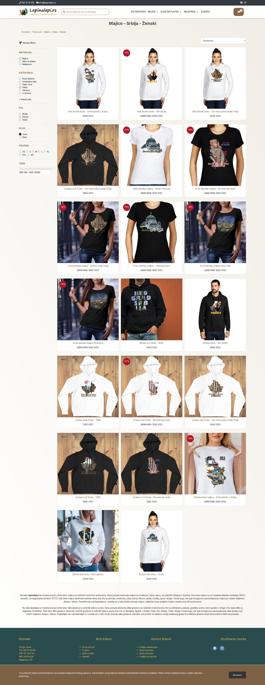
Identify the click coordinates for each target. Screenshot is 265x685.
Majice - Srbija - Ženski (55, 32)
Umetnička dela (29, 81)
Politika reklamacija (148, 647)
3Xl (32, 155)
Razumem (237, 675)
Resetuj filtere (29, 43)
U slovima (26, 93)
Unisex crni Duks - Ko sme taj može (151, 497)
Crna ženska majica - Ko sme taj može (215, 188)
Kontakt (85, 656)
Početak (25, 32)
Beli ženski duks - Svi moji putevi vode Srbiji (215, 111)
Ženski (25, 117)
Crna (25, 134)
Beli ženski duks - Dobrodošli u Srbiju (88, 111)
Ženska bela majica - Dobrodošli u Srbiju (215, 497)
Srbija (24, 87)
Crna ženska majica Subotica (88, 343)
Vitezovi (26, 90)
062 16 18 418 (27, 2)
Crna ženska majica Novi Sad (215, 265)
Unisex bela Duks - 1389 (88, 420)
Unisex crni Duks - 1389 (88, 497)
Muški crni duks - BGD (151, 343)
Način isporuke (146, 650)
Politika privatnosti (148, 656)
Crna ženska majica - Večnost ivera (151, 265)
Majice (152, 11)
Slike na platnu (170, 11)
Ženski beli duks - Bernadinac (87, 574)
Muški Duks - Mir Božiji (215, 343)
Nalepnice (190, 11)
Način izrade (88, 653)
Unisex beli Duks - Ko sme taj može (151, 420)
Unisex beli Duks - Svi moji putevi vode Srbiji (215, 420)
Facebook (214, 648)
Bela (25, 137)
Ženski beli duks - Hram (151, 574)
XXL (24, 155)
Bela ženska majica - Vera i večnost (151, 188)
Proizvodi (36, 32)
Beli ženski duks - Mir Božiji (151, 111)
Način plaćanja (146, 653)
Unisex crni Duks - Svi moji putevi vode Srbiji (87, 188)
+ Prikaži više (25, 99)
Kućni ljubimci (28, 78)
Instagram (222, 648)
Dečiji (24, 120)
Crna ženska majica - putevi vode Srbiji (88, 265)
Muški (25, 114)
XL (48, 151)
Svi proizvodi (138, 11)
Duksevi (205, 11)
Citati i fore (27, 84)
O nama (85, 650)
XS (23, 151)
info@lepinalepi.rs (47, 2)
